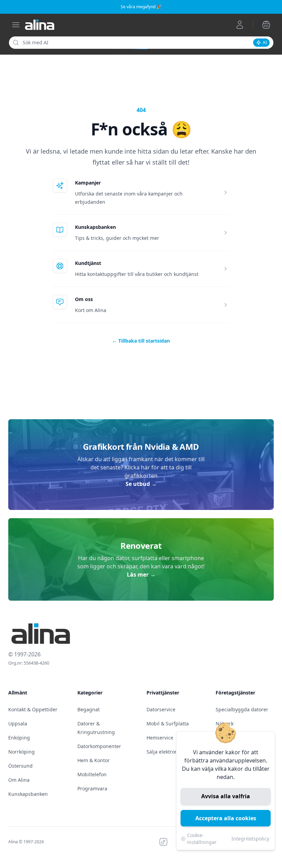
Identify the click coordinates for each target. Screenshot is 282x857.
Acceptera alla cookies (225, 818)
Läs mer (141, 574)
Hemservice (160, 737)
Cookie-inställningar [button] (202, 838)
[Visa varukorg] (266, 24)
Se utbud (141, 484)
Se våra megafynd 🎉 (141, 7)
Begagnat (88, 709)
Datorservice (161, 709)
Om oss (84, 299)
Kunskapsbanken (95, 227)
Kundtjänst (88, 263)
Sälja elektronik (164, 751)
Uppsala (17, 723)
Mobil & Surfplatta (168, 723)
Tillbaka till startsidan (141, 340)
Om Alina (19, 780)
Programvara (92, 788)
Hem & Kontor (93, 760)
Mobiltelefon (92, 774)
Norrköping (21, 751)
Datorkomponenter (99, 746)
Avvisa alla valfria (225, 796)
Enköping (19, 737)
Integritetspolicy (250, 838)
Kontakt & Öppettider (32, 709)
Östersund (20, 766)
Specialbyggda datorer (242, 709)
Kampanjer (88, 182)
